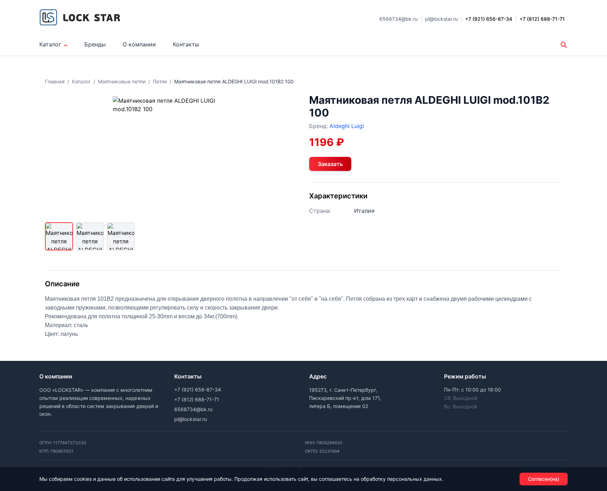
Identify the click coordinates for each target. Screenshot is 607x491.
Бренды (95, 44)
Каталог (50, 44)
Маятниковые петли (121, 81)
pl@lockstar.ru (441, 19)
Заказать (330, 163)
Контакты (186, 44)
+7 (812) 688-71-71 (196, 399)
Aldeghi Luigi (346, 125)
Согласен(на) (543, 479)
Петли (160, 81)
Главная (55, 81)
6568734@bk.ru (398, 19)
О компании (139, 44)
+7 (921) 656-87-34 (197, 390)
